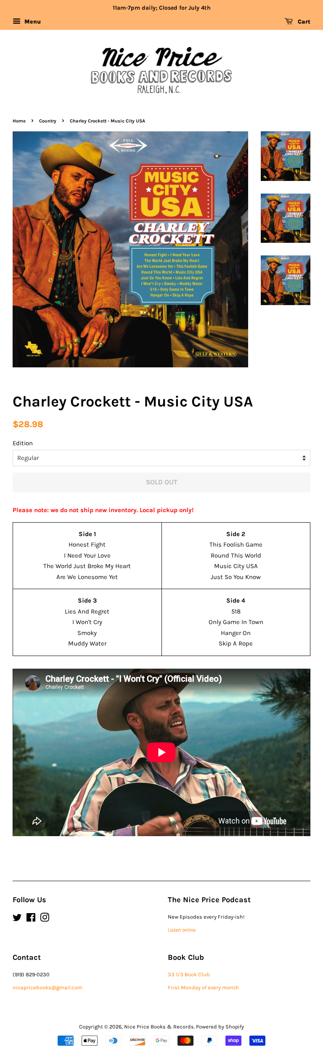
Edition (23, 443)
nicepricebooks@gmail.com (47, 987)
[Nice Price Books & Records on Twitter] (17, 919)
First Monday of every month (203, 987)
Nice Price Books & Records (159, 1026)
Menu (32, 21)
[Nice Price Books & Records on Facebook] (31, 919)
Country (47, 121)
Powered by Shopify (220, 1026)
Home (19, 121)
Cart (303, 21)
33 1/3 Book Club (189, 974)
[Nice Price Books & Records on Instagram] (44, 919)
